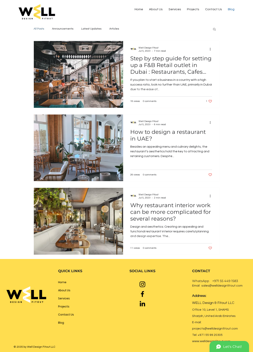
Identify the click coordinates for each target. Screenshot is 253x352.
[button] (213, 9)
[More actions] (211, 49)
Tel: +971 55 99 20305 (207, 334)
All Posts (39, 28)
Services (64, 298)
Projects (63, 306)
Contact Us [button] (66, 315)
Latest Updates (91, 28)
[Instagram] (142, 284)
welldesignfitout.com (222, 328)
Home (62, 282)
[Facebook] (142, 294)
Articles (114, 28)
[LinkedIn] (142, 303)
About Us (64, 290)
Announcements (62, 28)
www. (196, 341)
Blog (61, 323)
